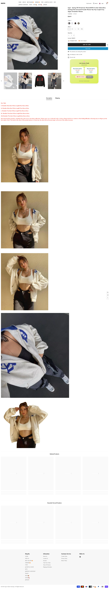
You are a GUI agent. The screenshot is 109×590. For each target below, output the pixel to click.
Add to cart (87, 44)
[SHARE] (107, 44)
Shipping (57, 98)
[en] (99, 3)
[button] (1, 81)
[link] (13, 491)
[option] (32, 38)
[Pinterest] (80, 556)
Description (49, 98)
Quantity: (70, 33)
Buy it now (88, 48)
